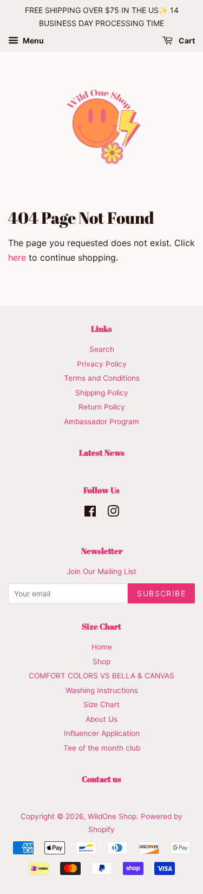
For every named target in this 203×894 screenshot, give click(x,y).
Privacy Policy (102, 364)
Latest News (102, 452)
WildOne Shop (112, 816)
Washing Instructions (102, 690)
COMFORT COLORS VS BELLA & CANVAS (101, 675)
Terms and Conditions (102, 378)
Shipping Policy (101, 392)
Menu (32, 40)
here (17, 257)
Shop (101, 661)
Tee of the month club (101, 748)
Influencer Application (102, 733)
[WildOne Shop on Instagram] (113, 513)
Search (101, 349)
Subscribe (161, 593)
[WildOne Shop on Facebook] (90, 513)
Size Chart (101, 704)
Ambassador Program (101, 421)
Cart (186, 40)
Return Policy (101, 406)
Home (101, 647)
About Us (101, 719)
